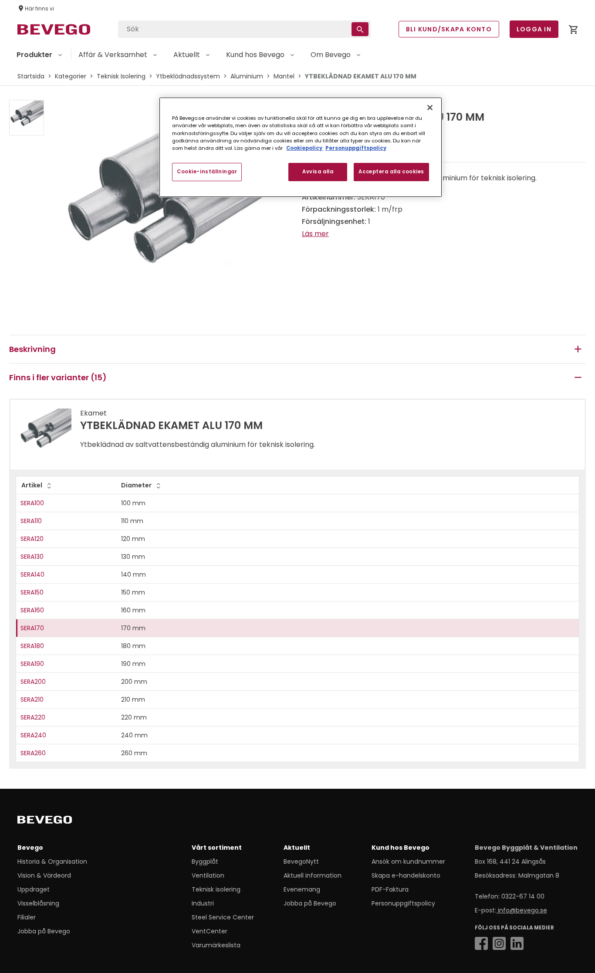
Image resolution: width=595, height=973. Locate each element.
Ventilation (208, 875)
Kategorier (70, 76)
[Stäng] (429, 107)
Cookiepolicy (304, 148)
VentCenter (209, 931)
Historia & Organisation (52, 861)
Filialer (26, 917)
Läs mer (315, 234)
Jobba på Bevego (43, 931)
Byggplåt (205, 861)
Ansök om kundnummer (408, 861)
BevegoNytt (301, 861)
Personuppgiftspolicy (403, 903)
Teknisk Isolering (121, 76)
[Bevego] (56, 821)
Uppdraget (33, 889)
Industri (203, 903)
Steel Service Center (223, 917)
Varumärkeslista (216, 945)
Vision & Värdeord (44, 875)
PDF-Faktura (390, 889)
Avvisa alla (317, 171)
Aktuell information (312, 875)
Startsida (30, 76)
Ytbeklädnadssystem (188, 76)
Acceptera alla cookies (391, 171)
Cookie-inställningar (207, 171)
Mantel (284, 76)
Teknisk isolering (216, 889)
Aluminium (246, 76)
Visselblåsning (38, 903)
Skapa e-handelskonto (406, 875)
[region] (300, 147)
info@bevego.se (521, 910)
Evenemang (302, 889)
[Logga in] (573, 31)
